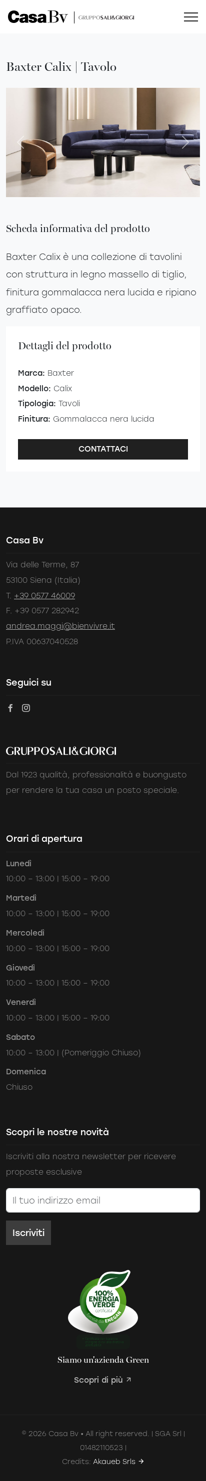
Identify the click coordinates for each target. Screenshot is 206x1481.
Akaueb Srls (115, 1462)
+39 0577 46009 (44, 595)
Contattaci (103, 449)
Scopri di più (99, 1380)
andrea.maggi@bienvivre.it (60, 626)
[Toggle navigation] (191, 16)
